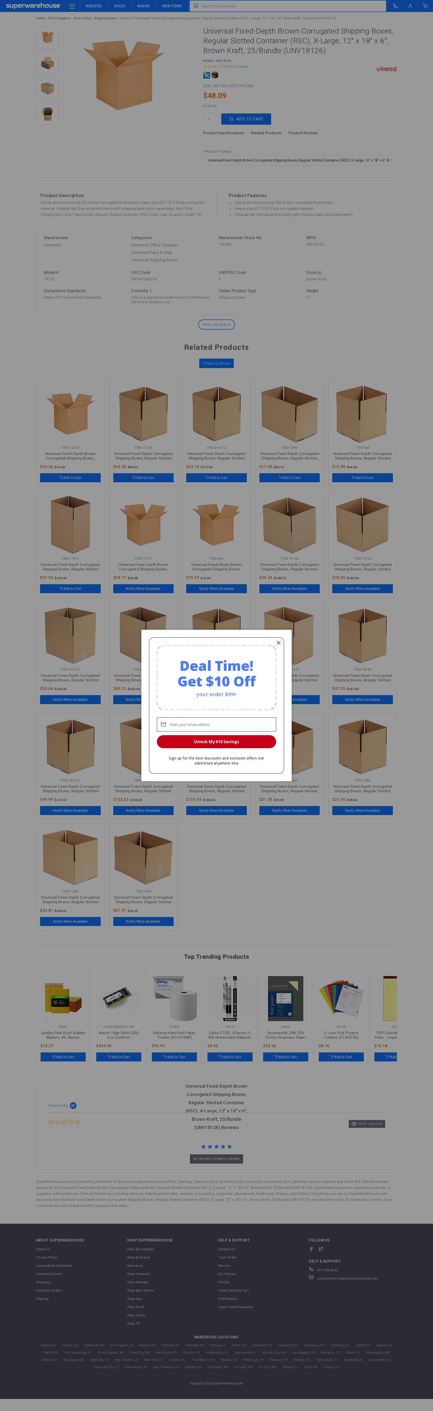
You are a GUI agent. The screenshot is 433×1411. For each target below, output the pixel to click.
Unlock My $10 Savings (216, 741)
